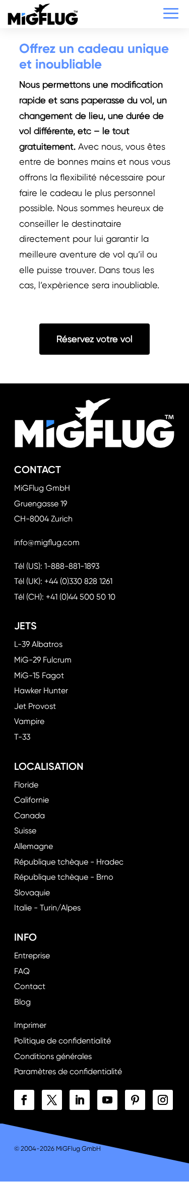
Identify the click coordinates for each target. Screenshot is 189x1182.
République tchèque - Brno (63, 877)
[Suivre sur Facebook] (24, 1100)
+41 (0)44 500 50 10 (80, 597)
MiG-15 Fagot (39, 675)
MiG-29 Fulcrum (43, 660)
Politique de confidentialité (62, 1040)
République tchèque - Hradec (68, 862)
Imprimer (30, 1025)
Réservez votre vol (94, 339)
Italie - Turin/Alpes (47, 907)
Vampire (29, 721)
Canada (29, 815)
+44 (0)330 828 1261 (78, 581)
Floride (26, 785)
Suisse (25, 830)
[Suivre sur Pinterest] (135, 1100)
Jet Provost (35, 706)
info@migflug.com (47, 542)
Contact (29, 986)
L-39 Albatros (38, 644)
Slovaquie (32, 892)
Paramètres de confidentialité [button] (68, 1071)
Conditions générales (53, 1056)
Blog (22, 1002)
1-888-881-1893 (71, 566)
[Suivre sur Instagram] (163, 1100)
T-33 (22, 737)
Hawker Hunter (41, 690)
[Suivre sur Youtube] (107, 1100)
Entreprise (32, 955)
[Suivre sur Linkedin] (80, 1100)
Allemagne (33, 846)
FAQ (22, 971)
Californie (31, 800)
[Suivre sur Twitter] (52, 1100)
